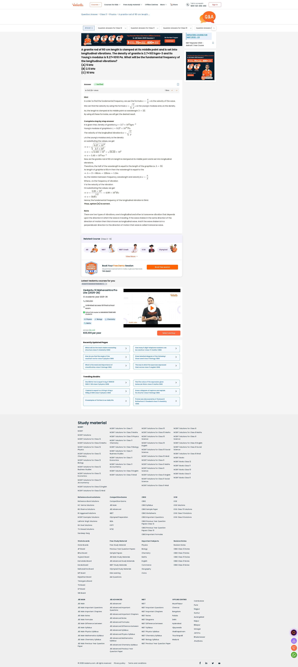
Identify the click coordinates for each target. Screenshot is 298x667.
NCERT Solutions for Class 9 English (156, 475)
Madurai (175, 639)
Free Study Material (118, 545)
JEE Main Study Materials (120, 557)
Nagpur (197, 609)
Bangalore (176, 611)
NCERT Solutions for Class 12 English (92, 487)
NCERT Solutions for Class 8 (185, 428)
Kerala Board (83, 565)
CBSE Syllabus (147, 505)
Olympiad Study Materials (120, 569)
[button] (91, 249)
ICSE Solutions (179, 505)
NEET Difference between (152, 623)
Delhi (174, 619)
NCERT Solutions (84, 435)
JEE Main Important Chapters (90, 611)
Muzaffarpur (177, 603)
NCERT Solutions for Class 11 (121, 428)
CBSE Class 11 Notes (181, 553)
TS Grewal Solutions (86, 529)
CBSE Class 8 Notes (182, 565)
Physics (113, 14)
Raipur (196, 621)
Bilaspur (197, 625)
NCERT (80, 431)
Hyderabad (176, 623)
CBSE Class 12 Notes (182, 549)
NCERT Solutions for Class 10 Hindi (155, 456)
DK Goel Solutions (85, 525)
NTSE (112, 529)
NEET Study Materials (118, 565)
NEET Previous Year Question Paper (156, 643)
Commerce (146, 565)
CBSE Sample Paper (150, 509)
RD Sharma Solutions (86, 509)
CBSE (144, 501)
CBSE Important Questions (153, 517)
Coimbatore (199, 601)
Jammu (197, 633)
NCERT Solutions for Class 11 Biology (124, 447)
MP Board (81, 573)
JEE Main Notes (84, 615)
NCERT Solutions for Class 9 (153, 460)
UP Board (81, 589)
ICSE (175, 501)
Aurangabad (199, 617)
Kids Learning (115, 573)
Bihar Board (82, 553)
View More (130, 256)
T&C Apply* (106, 271)
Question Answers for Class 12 (110, 28)
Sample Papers (116, 553)
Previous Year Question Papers (122, 549)
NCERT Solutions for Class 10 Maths (156, 432)
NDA (111, 521)
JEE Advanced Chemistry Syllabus (124, 645)
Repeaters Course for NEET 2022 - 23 (197, 36)
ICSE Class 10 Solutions (183, 509)
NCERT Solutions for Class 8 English (188, 443)
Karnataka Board (84, 561)
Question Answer (89, 14)
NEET (112, 513)
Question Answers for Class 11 (142, 28)
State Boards (83, 545)
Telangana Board (85, 581)
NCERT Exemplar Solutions (88, 517)
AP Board (81, 549)
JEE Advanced (115, 509)
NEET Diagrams (148, 619)
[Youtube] (219, 663)
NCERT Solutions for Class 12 (89, 439)
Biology (144, 549)
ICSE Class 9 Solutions (183, 513)
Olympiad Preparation (119, 517)
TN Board (81, 585)
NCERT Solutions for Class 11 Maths (124, 432)
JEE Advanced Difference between (124, 626)
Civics (144, 573)
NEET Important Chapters (152, 611)
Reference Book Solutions (88, 501)
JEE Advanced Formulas (119, 622)
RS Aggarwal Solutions (87, 513)
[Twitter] (213, 663)
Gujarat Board (83, 557)
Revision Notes (180, 545)
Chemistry (146, 553)
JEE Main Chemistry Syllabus (89, 639)
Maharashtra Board (86, 569)
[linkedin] (206, 663)
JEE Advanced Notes (118, 618)
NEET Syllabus (147, 627)
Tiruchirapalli (177, 635)
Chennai (175, 607)
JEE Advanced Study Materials (122, 561)
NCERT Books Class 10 (182, 469)
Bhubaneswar (199, 637)
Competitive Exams (118, 501)
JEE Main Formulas (85, 619)
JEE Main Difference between (90, 623)
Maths (144, 557)
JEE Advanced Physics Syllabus (122, 634)
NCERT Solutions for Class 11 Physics (124, 436)
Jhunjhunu (198, 641)
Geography (146, 569)
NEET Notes (146, 615)
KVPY (112, 525)
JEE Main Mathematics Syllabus (91, 635)
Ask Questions (116, 577)
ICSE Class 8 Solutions (183, 517)
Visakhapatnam (178, 631)
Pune (196, 605)
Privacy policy (119, 663)
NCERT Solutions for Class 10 (153, 428)
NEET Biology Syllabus (150, 639)
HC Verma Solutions (86, 505)
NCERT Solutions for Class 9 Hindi (155, 485)
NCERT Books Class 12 (182, 461)
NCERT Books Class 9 (182, 474)
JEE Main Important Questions (90, 607)
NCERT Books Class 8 (182, 477)
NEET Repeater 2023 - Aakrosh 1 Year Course (195, 44)
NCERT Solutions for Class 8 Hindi (187, 453)
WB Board (82, 593)
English (144, 561)
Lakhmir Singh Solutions (87, 521)
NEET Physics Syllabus (150, 631)
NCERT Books (179, 457)
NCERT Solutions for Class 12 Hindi (91, 490)
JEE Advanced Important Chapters (124, 614)
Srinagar (197, 629)
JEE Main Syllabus (85, 627)
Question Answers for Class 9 (208, 28)
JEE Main (113, 505)
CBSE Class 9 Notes (182, 561)
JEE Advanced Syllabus (119, 630)
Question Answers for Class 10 (175, 28)
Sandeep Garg (84, 533)
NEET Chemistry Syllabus (152, 635)
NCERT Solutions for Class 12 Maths (92, 443)
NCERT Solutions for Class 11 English (124, 471)
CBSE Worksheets (149, 513)
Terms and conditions (137, 663)
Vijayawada (177, 627)
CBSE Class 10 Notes (182, 557)
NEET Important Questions (152, 607)
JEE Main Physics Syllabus (88, 631)
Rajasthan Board (84, 577)
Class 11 (103, 14)
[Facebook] (200, 663)
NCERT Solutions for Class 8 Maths (188, 432)
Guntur (197, 613)
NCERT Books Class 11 (182, 465)
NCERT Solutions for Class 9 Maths (156, 464)
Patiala (175, 615)
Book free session (162, 267)
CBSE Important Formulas (152, 534)
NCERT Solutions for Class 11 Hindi (123, 475)
